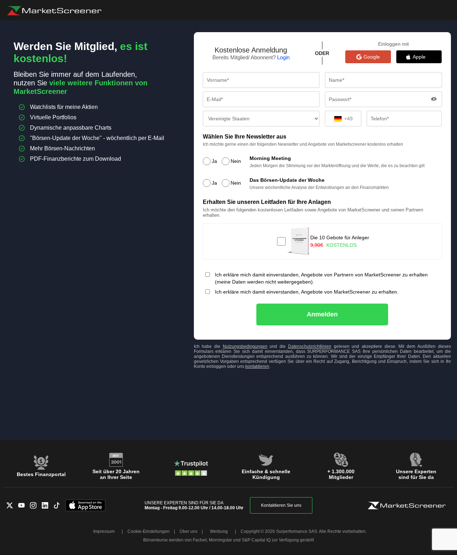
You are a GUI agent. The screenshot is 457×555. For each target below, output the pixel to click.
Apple (423, 57)
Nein (236, 161)
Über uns (188, 531)
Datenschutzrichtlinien (309, 346)
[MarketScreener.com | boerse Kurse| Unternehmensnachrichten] (54, 10)
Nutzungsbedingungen (245, 346)
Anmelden (322, 314)
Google (371, 57)
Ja (214, 161)
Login (283, 57)
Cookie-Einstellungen (148, 531)
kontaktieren (257, 366)
